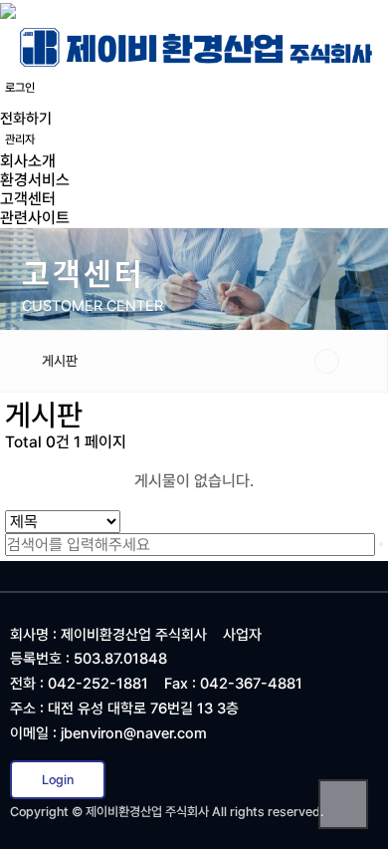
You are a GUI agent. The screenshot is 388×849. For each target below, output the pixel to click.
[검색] (381, 544)
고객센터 (28, 198)
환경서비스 (35, 179)
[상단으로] (343, 804)
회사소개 (28, 160)
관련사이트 (35, 217)
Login (58, 779)
